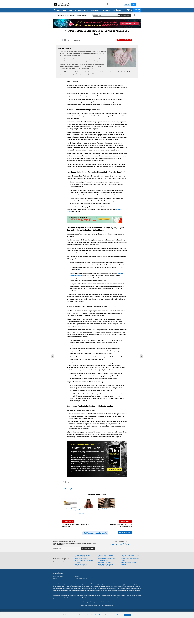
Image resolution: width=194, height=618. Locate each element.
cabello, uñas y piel (104, 363)
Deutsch (110, 7)
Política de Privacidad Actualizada (83, 580)
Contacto (77, 576)
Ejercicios (94, 10)
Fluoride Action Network (81, 564)
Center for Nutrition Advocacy (82, 565)
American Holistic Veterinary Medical (130, 559)
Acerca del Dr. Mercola (129, 10)
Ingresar (127, 4)
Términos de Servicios (116, 614)
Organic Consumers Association (83, 555)
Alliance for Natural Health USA (105, 555)
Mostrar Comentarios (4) (96, 533)
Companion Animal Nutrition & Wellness (130, 556)
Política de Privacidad (99, 614)
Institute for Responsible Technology (107, 558)
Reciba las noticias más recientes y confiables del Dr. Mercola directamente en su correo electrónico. (74, 544)
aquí (82, 595)
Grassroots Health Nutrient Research (84, 561)
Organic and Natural (103, 560)
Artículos (117, 10)
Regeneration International (82, 558)
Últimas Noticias (60, 10)
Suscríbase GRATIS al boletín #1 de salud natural (72, 15)
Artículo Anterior (68, 521)
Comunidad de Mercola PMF (59, 580)
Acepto (127, 614)
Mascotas (82, 10)
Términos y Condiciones (81, 578)
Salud (71, 10)
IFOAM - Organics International (105, 564)
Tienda (137, 10)
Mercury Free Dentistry (80, 557)
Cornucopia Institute (103, 557)
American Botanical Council (104, 562)
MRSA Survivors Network (104, 565)
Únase (133, 4)
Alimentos (107, 10)
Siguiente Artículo (125, 521)
